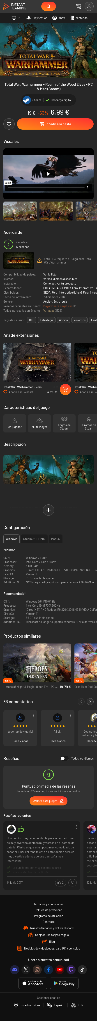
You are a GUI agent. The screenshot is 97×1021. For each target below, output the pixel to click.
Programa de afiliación (48, 916)
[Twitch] (71, 969)
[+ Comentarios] (90, 701)
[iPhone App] (32, 983)
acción (63, 320)
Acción (47, 301)
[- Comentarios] (81, 701)
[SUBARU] (91, 829)
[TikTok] (82, 969)
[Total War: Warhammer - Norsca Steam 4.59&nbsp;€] (37, 362)
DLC (31, 320)
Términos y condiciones (48, 904)
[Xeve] (11, 829)
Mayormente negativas (58, 306)
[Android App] (64, 983)
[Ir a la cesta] (78, 6)
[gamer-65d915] (57, 717)
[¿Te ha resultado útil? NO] (72, 882)
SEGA (47, 292)
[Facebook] (48, 969)
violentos (79, 320)
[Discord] (14, 969)
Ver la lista (50, 274)
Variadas (49, 310)
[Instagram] (37, 969)
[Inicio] (14, 6)
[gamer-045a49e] (20, 717)
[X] (25, 969)
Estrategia (60, 301)
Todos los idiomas (82, 758)
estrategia (46, 320)
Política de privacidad (48, 910)
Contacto (49, 922)
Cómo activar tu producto (59, 283)
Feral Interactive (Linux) (67, 292)
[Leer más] (42, 855)
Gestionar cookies (48, 998)
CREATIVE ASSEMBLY (57, 288)
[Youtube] (59, 969)
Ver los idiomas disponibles (60, 279)
